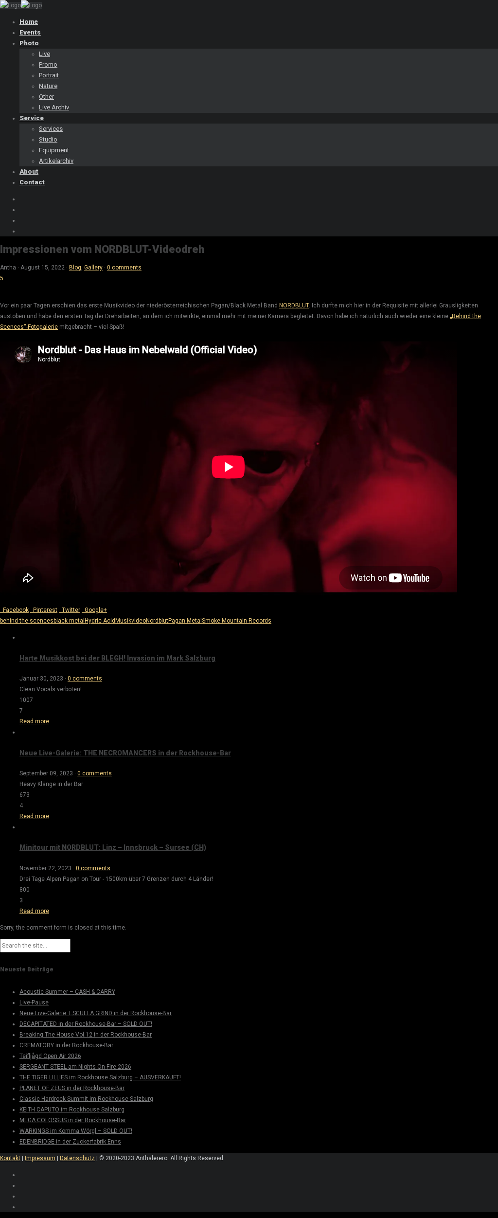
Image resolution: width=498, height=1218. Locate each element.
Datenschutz (77, 1158)
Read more (34, 721)
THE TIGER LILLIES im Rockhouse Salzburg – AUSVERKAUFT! (100, 1077)
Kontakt (10, 1158)
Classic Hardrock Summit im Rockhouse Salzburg (86, 1098)
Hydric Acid (100, 620)
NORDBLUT (294, 305)
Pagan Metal (185, 620)
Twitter (69, 610)
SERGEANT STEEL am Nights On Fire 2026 (75, 1066)
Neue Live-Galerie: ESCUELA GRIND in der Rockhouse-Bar (95, 1013)
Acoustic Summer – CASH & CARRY (67, 991)
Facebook (14, 610)
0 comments (124, 267)
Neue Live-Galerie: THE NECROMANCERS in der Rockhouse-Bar (125, 753)
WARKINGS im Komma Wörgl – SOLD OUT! (75, 1131)
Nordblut (157, 620)
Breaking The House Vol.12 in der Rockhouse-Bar (85, 1034)
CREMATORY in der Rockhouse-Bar (66, 1045)
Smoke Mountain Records (236, 620)
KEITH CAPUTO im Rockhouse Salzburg (71, 1109)
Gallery (93, 267)
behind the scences (26, 620)
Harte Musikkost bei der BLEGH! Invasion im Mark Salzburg (117, 658)
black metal (69, 620)
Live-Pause (34, 1002)
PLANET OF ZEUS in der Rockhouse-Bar (71, 1088)
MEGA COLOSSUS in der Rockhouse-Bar (72, 1120)
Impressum (40, 1158)
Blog (75, 267)
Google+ (94, 610)
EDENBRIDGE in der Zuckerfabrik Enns (70, 1141)
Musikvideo (130, 620)
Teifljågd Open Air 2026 (50, 1056)
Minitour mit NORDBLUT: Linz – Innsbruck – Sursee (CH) (112, 847)
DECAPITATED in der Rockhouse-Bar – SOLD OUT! (85, 1024)
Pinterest (43, 610)
